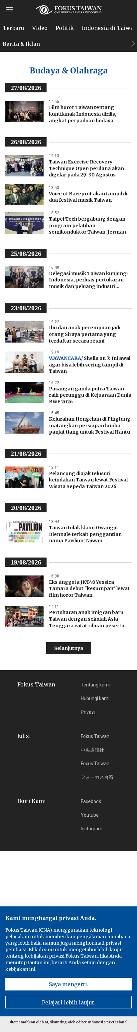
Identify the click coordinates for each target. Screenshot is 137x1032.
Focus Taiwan (95, 763)
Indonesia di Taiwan (109, 28)
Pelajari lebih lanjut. (68, 1002)
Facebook (91, 801)
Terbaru (13, 28)
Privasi (88, 712)
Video (40, 28)
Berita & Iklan (21, 44)
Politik (65, 28)
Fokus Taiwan (95, 736)
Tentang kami (95, 684)
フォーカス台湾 (97, 777)
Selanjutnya (68, 648)
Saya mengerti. (68, 984)
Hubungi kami (95, 698)
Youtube (90, 815)
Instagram (91, 828)
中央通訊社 (92, 750)
